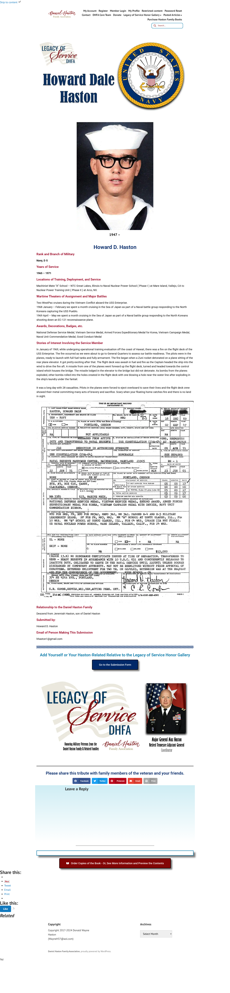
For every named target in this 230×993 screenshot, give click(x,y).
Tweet (7, 885)
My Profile (134, 11)
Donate (117, 15)
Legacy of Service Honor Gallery (142, 15)
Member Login (118, 11)
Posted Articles (171, 15)
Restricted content (152, 11)
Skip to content (9, 2)
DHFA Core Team (102, 15)
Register (103, 11)
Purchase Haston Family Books (164, 19)
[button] (82, 781)
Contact (86, 15)
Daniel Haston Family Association (64, 951)
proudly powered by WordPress (96, 951)
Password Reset (173, 11)
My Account (89, 11)
